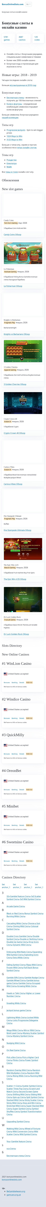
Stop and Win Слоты (32, 1103)
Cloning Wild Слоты (21, 926)
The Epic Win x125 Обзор (15, 579)
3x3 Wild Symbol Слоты (30, 899)
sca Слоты (11, 1148)
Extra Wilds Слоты (21, 957)
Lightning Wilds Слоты (17, 1017)
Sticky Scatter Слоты (34, 1100)
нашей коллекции (10, 117)
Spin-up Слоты (19, 1097)
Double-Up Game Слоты (17, 942)
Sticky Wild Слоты (14, 1103)
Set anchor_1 (6, 886)
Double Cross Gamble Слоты (19, 936)
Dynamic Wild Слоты (22, 944)
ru (27, 4)
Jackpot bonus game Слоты (19, 1010)
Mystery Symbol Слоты (23, 1036)
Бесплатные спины (15, 97)
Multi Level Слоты (14, 1033)
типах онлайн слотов (26, 147)
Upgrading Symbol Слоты (18, 1121)
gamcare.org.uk (14, 1194)
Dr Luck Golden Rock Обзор (16, 634)
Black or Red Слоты (15, 913)
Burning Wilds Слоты (16, 916)
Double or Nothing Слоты (31, 939)
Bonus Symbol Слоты (33, 913)
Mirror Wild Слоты (32, 1030)
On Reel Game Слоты (16, 1050)
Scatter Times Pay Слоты (18, 1088)
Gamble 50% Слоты (15, 977)
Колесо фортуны (14, 104)
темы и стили (12, 172)
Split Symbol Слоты (35, 1097)
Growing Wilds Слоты (27, 986)
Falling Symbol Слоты (16, 964)
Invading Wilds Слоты (16, 1003)
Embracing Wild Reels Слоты (19, 952)
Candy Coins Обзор (12, 234)
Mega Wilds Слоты (15, 1030)
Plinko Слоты (19, 1060)
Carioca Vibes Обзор (13, 484)
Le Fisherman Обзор (13, 286)
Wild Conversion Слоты (23, 1131)
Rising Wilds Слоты (21, 1076)
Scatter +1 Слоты (14, 1086)
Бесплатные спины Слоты (18, 1155)
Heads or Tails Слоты (16, 993)
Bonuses (7, 682)
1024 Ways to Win (14, 136)
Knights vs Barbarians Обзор (17, 334)
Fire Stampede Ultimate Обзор (17, 530)
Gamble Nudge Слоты (34, 977)
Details (21, 682)
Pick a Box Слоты (14, 1057)
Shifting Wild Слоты (21, 1094)
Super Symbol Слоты (22, 1108)
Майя (9, 167)
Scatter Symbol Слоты (32, 1086)
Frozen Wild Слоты (15, 967)
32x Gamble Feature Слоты (19, 896)
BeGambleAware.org (16, 1191)
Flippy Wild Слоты (34, 964)
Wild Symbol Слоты (28, 1134)
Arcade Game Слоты (16, 906)
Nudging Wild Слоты (16, 1043)
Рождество (12, 160)
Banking (14, 682)
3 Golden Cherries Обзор (15, 384)
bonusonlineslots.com (12, 1179)
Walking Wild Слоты (15, 1128)
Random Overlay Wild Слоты (19, 1070)
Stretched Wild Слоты (16, 1106)
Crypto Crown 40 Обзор (14, 433)
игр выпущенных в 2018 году (23, 85)
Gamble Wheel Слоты (16, 980)
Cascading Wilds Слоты (17, 923)
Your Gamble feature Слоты (19, 1141)
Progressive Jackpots (16, 130)
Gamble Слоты (25, 983)
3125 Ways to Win (14, 139)
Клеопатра (12, 163)
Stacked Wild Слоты (15, 1100)
